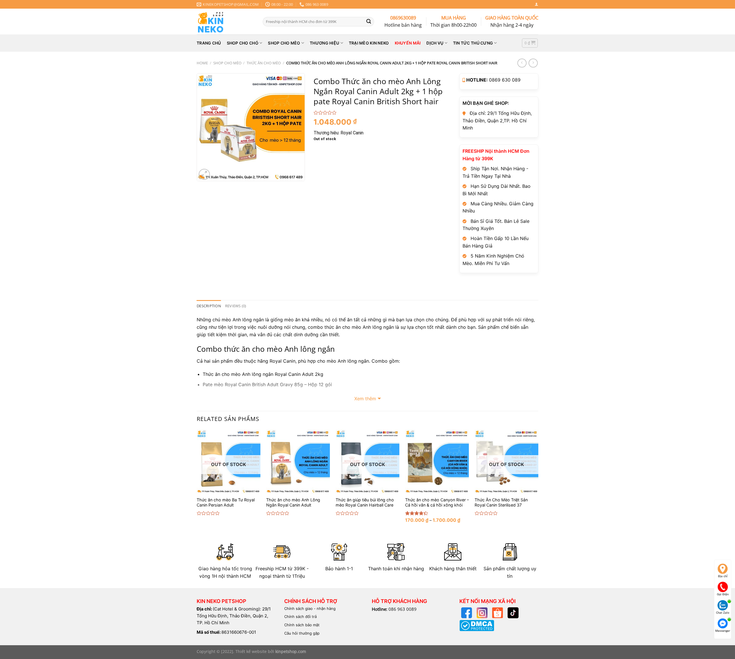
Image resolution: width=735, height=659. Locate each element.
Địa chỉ (723, 576)
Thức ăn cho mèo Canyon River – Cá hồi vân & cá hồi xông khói (437, 502)
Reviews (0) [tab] (235, 305)
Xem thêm (365, 398)
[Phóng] (204, 174)
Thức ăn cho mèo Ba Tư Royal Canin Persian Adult (226, 502)
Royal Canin (352, 133)
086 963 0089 (402, 609)
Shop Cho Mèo (227, 62)
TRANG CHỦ (209, 42)
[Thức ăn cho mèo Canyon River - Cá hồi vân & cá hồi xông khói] (437, 461)
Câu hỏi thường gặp (302, 633)
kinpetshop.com (290, 651)
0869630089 (403, 18)
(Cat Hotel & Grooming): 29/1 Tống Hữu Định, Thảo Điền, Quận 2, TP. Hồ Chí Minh (234, 615)
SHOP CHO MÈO (284, 42)
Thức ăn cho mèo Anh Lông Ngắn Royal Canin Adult (293, 502)
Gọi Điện (723, 594)
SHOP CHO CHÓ (242, 42)
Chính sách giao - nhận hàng (310, 608)
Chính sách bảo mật (302, 625)
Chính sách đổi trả (300, 616)
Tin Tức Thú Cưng (473, 42)
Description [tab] (209, 305)
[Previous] (197, 481)
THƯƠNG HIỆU (324, 42)
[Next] (538, 481)
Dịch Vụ (434, 42)
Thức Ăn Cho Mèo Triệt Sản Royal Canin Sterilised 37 (501, 502)
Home (202, 62)
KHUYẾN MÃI (408, 42)
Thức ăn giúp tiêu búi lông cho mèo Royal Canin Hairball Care (365, 502)
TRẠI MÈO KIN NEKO (369, 42)
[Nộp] (369, 21)
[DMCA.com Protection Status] (476, 625)
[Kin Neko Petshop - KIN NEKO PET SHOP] (225, 21)
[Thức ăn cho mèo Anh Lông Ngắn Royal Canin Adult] (298, 461)
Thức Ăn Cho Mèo (264, 62)
